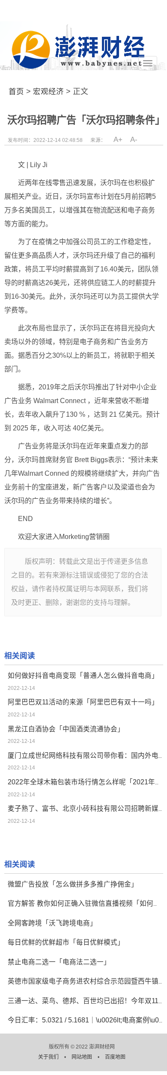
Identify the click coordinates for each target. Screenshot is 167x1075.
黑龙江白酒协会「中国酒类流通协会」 (66, 729)
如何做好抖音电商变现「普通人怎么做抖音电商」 (83, 675)
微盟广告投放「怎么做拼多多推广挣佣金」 (73, 884)
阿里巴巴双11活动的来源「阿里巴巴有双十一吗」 (83, 702)
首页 (16, 91)
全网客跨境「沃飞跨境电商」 (52, 923)
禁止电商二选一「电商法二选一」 (59, 962)
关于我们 (49, 1057)
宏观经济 (48, 91)
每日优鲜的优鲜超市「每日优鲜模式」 (66, 942)
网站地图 (82, 1057)
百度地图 (115, 1057)
